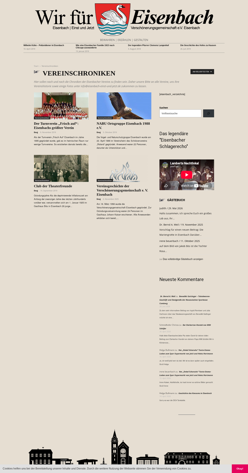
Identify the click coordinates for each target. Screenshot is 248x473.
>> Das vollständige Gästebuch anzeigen (181, 259)
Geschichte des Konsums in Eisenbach (195, 393)
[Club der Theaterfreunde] (61, 168)
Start (36, 66)
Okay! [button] (240, 468)
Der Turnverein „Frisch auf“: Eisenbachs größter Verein (56, 126)
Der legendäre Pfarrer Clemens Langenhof (148, 45)
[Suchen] (208, 113)
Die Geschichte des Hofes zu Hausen (198, 45)
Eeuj (36, 132)
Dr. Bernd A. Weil (167, 296)
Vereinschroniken (42, 118)
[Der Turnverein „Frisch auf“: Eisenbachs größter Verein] (61, 105)
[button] (192, 468)
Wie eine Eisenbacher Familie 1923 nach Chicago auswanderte (95, 46)
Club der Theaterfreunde (53, 186)
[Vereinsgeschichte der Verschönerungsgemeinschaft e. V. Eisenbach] (124, 168)
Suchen (163, 107)
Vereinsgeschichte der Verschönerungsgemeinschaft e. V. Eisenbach (122, 190)
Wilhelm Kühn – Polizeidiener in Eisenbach (43, 45)
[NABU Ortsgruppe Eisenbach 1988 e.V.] (124, 105)
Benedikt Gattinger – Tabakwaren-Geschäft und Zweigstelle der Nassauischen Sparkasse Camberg (184, 300)
